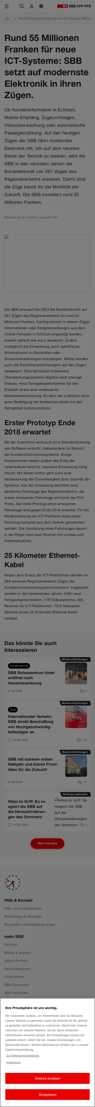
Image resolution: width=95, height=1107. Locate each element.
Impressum (13, 1062)
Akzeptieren (47, 1094)
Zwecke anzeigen (47, 1078)
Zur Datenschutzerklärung (22, 1055)
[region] (47, 1052)
